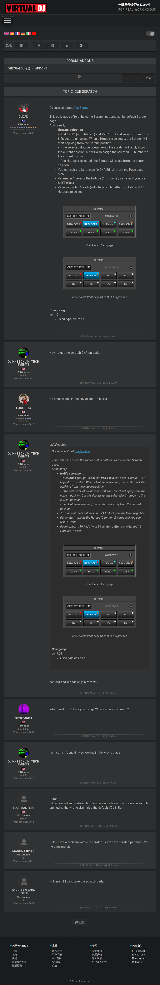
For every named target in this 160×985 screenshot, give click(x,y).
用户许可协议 (99, 961)
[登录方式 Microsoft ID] (52, 45)
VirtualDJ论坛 (19, 68)
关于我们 (97, 950)
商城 (14, 954)
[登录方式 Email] (21, 45)
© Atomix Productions (80, 981)
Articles (56, 961)
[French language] (17, 33)
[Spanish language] (12, 33)
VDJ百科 (56, 958)
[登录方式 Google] (81, 45)
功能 (14, 958)
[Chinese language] (34, 33)
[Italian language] (28, 33)
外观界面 (17, 965)
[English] (6, 33)
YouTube (139, 954)
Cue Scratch (82, 107)
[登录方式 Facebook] (39, 45)
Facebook (139, 950)
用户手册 (57, 954)
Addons (41, 68)
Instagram (140, 958)
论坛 (54, 965)
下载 (14, 950)
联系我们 (97, 954)
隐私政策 (97, 958)
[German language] (23, 33)
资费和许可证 (19, 961)
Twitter (138, 961)
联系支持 (57, 950)
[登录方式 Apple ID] (67, 45)
